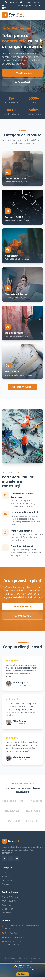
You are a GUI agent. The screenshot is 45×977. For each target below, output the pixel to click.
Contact (5, 884)
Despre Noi (7, 880)
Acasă (4, 872)
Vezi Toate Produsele (21, 386)
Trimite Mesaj (24, 606)
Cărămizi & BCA (9, 901)
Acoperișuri (7, 905)
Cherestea (6, 912)
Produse (6, 876)
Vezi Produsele (24, 72)
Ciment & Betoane (10, 897)
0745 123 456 (24, 615)
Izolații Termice (9, 908)
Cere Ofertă (24, 82)
